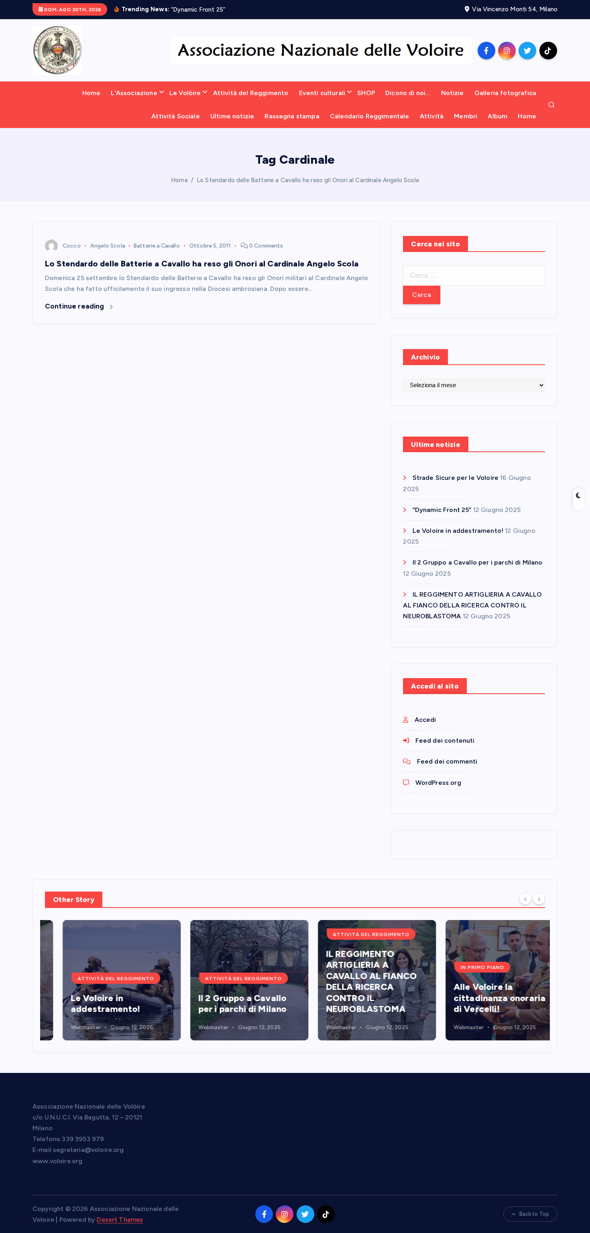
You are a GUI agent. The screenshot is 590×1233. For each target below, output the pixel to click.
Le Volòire (185, 93)
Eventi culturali (322, 93)
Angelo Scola (107, 245)
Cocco (72, 245)
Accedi (425, 719)
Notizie (452, 93)
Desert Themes (120, 1219)
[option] (104, 980)
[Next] (539, 899)
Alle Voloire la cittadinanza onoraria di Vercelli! (482, 997)
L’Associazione (134, 93)
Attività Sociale (175, 116)
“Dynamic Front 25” (442, 510)
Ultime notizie (232, 116)
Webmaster (68, 1027)
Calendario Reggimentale (369, 116)
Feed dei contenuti (444, 740)
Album (497, 116)
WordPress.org (438, 782)
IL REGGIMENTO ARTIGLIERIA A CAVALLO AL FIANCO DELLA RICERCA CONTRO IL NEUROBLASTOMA (472, 605)
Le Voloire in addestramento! (458, 530)
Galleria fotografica (505, 93)
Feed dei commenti (447, 761)
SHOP (366, 93)
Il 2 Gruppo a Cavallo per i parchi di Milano (477, 562)
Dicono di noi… (407, 93)
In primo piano (464, 967)
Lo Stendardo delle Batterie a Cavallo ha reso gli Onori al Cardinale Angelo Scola (308, 180)
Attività (432, 116)
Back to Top (534, 1214)
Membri (465, 116)
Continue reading (75, 306)
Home (91, 93)
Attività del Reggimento (251, 93)
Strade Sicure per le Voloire (455, 477)
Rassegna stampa (291, 116)
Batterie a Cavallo (156, 245)
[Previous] (525, 899)
